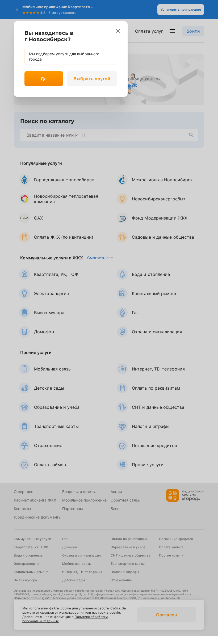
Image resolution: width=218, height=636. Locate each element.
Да (44, 78)
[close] (118, 31)
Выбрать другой (92, 78)
